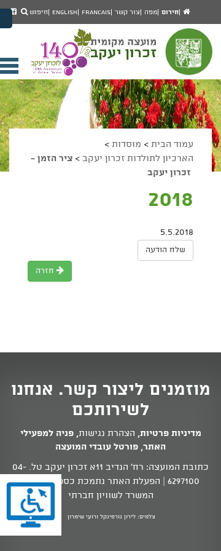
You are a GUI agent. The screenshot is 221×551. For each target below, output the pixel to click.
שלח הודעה (165, 250)
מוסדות (126, 144)
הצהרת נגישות (107, 433)
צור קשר (127, 12)
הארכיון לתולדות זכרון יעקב (137, 158)
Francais (96, 12)
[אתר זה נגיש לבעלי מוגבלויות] (30, 504)
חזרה (46, 271)
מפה (150, 12)
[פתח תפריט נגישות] (6, 18)
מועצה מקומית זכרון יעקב (153, 57)
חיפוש (38, 12)
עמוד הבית (172, 144)
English (64, 12)
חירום (170, 12)
